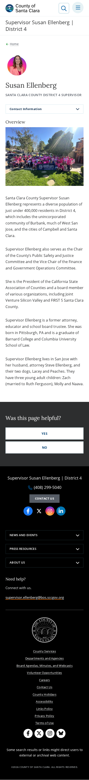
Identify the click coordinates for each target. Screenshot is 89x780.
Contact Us (44, 498)
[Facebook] (28, 511)
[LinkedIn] (60, 511)
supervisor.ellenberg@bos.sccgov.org (34, 597)
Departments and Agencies (44, 658)
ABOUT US (17, 562)
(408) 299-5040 (47, 487)
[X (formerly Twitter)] (39, 511)
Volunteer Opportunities (44, 673)
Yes (44, 433)
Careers (44, 680)
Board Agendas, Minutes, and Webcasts (44, 666)
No (44, 447)
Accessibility (44, 701)
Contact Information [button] (26, 109)
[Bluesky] (60, 733)
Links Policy (44, 709)
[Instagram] (50, 511)
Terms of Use (44, 723)
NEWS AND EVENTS (23, 535)
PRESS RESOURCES (23, 549)
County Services (44, 651)
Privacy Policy (44, 716)
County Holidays (44, 694)
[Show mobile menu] (78, 7)
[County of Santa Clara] (22, 8)
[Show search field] (63, 8)
